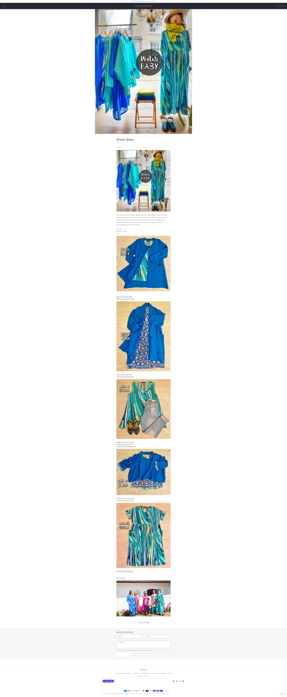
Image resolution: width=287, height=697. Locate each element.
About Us (140, 676)
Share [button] (119, 147)
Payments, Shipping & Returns (123, 673)
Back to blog (144, 622)
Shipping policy (156, 693)
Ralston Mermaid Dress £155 (125, 571)
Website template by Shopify (121, 693)
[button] (3, 6)
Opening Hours (145, 673)
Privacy (147, 676)
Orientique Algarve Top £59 (124, 500)
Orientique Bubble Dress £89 (125, 377)
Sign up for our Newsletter (158, 673)
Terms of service (147, 693)
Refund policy (132, 693)
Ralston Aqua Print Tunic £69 (125, 299)
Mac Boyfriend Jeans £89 (124, 444)
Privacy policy (139, 693)
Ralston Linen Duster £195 (124, 374)
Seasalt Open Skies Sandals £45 (126, 446)
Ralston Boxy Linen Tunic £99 (125, 498)
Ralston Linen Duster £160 (124, 297)
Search (170, 673)
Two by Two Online (110, 693)
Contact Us (137, 673)
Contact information (165, 693)
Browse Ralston (121, 578)
